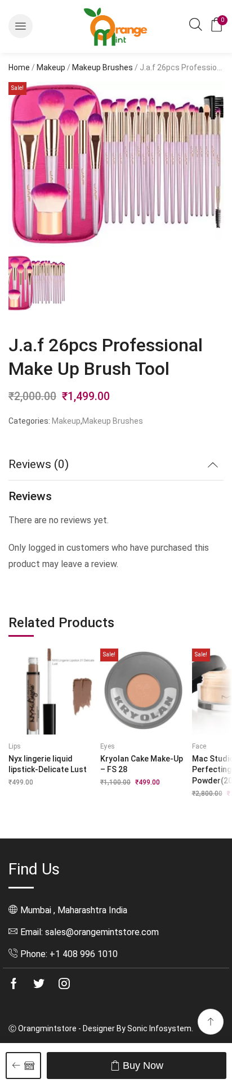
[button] (20, 26)
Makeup (51, 67)
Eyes (107, 746)
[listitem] (36, 285)
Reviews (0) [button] (38, 464)
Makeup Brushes (102, 67)
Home (19, 67)
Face (199, 746)
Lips (14, 746)
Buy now (143, 1065)
